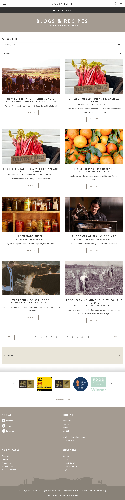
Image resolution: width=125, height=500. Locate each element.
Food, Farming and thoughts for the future (94, 301)
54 (88, 337)
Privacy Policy (101, 491)
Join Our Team (7, 466)
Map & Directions (9, 470)
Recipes (91, 104)
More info (31, 113)
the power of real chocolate (94, 236)
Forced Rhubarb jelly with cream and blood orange (31, 170)
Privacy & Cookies (69, 466)
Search (9, 39)
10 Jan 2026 (104, 172)
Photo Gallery (7, 463)
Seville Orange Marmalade (94, 169)
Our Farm (6, 459)
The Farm (88, 239)
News (18, 101)
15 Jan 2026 (104, 104)
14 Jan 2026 (48, 174)
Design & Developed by (62, 495)
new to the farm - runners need (31, 99)
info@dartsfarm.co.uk (76, 437)
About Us (5, 456)
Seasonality (33, 174)
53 (82, 337)
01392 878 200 (72, 440)
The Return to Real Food (31, 300)
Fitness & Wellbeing (32, 101)
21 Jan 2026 (50, 101)
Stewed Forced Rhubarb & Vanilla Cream (94, 100)
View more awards (62, 399)
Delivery (65, 456)
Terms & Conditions (70, 463)
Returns (65, 459)
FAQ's (64, 470)
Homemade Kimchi (31, 236)
